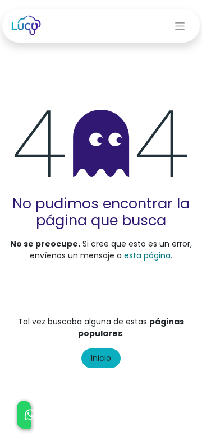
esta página (147, 255)
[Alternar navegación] (180, 26)
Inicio (101, 358)
